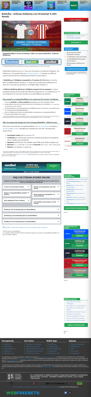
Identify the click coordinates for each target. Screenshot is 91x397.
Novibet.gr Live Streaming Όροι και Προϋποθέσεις (20, 221)
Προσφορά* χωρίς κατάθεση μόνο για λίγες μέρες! (62, 2)
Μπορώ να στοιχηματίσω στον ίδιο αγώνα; (45, 187)
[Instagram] (70, 392)
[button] (17, 187)
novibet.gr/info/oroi (22, 154)
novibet (16, 128)
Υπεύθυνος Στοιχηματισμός (51, 387)
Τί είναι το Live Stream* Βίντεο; (14, 187)
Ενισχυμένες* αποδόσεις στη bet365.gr (83, 2)
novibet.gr (79, 118)
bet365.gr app (80, 241)
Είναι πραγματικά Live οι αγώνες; (14, 200)
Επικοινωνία (16, 387)
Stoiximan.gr (79, 108)
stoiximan (6, 128)
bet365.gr (80, 98)
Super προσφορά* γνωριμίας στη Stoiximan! (40, 2)
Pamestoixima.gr (80, 128)
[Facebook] (65, 392)
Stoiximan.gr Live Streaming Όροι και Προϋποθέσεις (20, 215)
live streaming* (43, 126)
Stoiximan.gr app (80, 231)
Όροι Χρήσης (24, 387)
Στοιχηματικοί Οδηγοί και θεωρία (26, 358)
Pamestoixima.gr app (80, 260)
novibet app (32, 165)
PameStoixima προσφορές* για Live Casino (16, 2)
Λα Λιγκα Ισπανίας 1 (33, 73)
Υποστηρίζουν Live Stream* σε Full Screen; (45, 202)
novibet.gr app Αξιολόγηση (10, 168)
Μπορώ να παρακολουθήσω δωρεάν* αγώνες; (16, 193)
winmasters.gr (80, 138)
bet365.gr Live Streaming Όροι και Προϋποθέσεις (20, 209)
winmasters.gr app (79, 270)
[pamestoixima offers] (6, 5)
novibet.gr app (80, 250)
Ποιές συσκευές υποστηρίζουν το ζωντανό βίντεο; (44, 195)
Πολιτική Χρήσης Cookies (36, 387)
